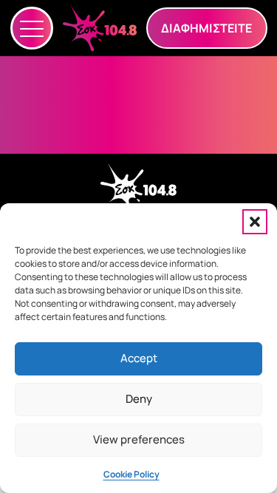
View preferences (139, 439)
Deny (139, 399)
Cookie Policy (131, 474)
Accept (138, 358)
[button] (254, 221)
